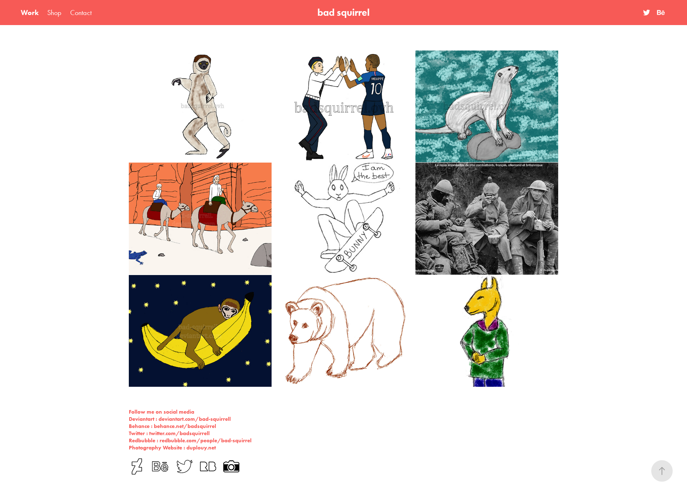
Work (30, 12)
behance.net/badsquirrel (185, 426)
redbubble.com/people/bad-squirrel (206, 440)
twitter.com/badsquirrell (179, 433)
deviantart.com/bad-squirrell (195, 419)
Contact (81, 12)
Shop (54, 12)
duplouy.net (201, 447)
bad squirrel (343, 12)
